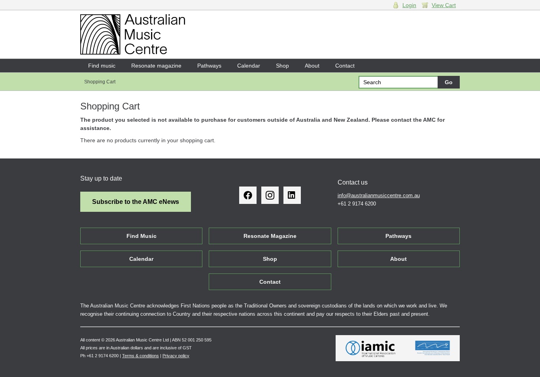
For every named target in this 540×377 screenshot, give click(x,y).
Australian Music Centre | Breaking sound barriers (132, 34)
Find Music (142, 236)
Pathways (209, 65)
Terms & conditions (140, 355)
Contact (345, 65)
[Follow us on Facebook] (248, 195)
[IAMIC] (370, 348)
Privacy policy (175, 355)
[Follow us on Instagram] (270, 195)
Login (409, 5)
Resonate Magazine (270, 236)
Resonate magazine (156, 65)
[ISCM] (432, 348)
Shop (282, 65)
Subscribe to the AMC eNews (135, 201)
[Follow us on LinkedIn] (292, 195)
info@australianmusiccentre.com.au (379, 195)
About (312, 65)
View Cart (444, 5)
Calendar (248, 65)
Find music (101, 65)
